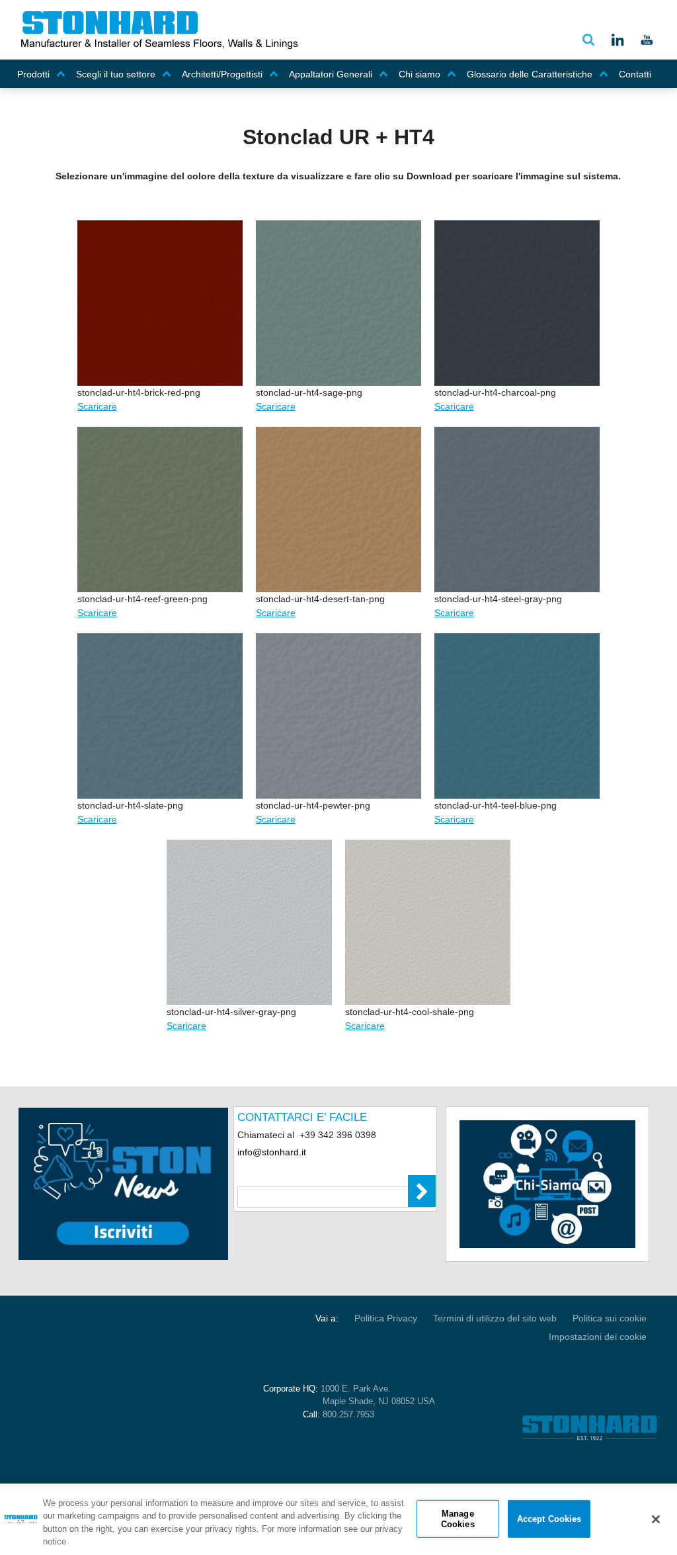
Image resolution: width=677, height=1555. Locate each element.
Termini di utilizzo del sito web (495, 1318)
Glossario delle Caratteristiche (529, 74)
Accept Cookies (549, 1519)
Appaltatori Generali (330, 74)
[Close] (655, 1519)
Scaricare (97, 406)
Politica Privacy (385, 1318)
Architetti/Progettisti (222, 74)
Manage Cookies (458, 1519)
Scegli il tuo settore (115, 74)
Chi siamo (419, 74)
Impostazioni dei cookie (598, 1336)
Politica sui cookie (610, 1318)
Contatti (635, 74)
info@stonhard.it (271, 1152)
